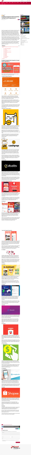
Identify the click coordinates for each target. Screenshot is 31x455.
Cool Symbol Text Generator (24, 37)
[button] (27, 0)
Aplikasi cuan (5, 424)
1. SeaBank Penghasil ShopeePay (7, 48)
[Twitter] (17, 428)
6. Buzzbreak (5, 51)
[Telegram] (18, 428)
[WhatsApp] (19, 428)
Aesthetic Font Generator (23, 35)
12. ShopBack (6, 55)
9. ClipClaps (5, 53)
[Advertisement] (15, 9)
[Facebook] (15, 428)
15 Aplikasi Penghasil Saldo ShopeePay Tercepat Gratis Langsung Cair (10, 47)
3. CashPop (5, 49)
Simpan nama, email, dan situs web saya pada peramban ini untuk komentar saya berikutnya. (10, 440)
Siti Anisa (4, 19)
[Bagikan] (19, 19)
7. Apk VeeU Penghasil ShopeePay (7, 52)
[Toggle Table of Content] (18, 45)
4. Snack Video (5, 50)
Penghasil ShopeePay (10, 424)
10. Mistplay (6, 54)
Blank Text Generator (23, 36)
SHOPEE (2, 15)
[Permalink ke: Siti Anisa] (2, 19)
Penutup (3, 58)
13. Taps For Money (6, 56)
